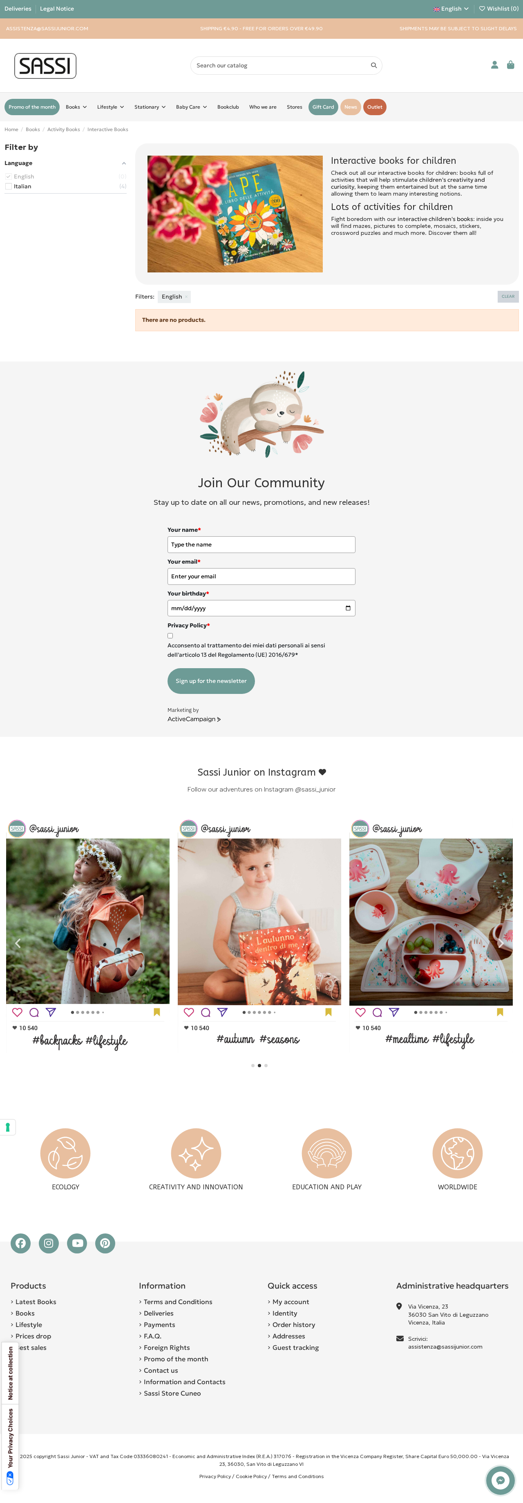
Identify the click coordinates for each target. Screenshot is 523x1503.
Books (25, 1313)
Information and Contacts (185, 1382)
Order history (294, 1324)
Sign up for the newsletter (211, 681)
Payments (159, 1324)
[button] (253, 1065)
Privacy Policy (215, 1476)
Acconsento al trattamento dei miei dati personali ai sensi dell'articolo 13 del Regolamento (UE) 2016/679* (246, 650)
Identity (285, 1313)
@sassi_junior (315, 789)
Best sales (31, 1347)
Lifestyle (29, 1324)
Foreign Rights (167, 1347)
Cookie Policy (251, 1476)
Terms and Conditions (178, 1302)
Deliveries (18, 8)
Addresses (289, 1336)
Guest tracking (296, 1347)
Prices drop (33, 1336)
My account (291, 1302)
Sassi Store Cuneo (172, 1393)
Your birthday (188, 593)
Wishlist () (502, 8)
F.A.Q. (152, 1336)
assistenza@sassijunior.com (445, 1346)
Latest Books (36, 1302)
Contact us (161, 1370)
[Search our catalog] (373, 65)
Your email (184, 561)
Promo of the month (176, 1359)
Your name (184, 529)
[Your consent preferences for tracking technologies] (8, 1127)
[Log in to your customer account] (495, 65)
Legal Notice (57, 8)
